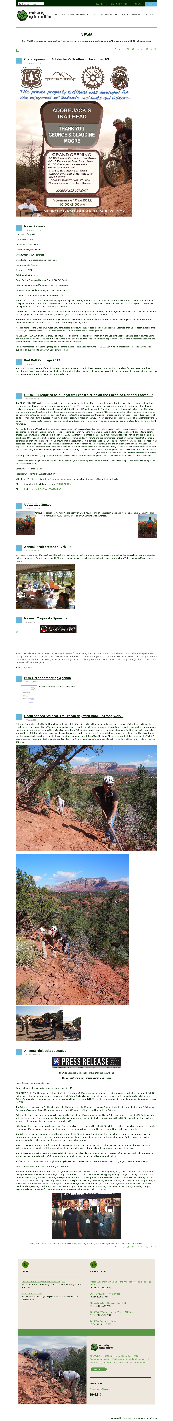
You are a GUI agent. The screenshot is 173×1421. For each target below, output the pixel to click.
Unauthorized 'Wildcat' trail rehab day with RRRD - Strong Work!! (73, 716)
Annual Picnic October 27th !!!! (47, 547)
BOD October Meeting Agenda (47, 678)
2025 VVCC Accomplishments (104, 1321)
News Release (34, 226)
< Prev (119, 49)
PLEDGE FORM (63, 484)
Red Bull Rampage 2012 (42, 360)
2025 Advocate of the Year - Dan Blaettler (109, 1303)
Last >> (155, 49)
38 (128, 49)
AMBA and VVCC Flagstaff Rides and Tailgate (43, 1281)
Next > (151, 49)
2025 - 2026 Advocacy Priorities (105, 1293)
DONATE (128, 4)
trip (30, 368)
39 (132, 49)
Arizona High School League (45, 1051)
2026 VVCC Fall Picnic (32, 1293)
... (123, 49)
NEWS (138, 4)
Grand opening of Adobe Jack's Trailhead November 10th (67, 59)
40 (137, 49)
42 (147, 49)
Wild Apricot (129, 1418)
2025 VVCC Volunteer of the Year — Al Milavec (112, 1312)
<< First (115, 49)
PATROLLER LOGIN (105, 4)
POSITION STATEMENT (49, 489)
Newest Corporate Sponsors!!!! (48, 618)
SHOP (119, 4)
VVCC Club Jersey (37, 504)
